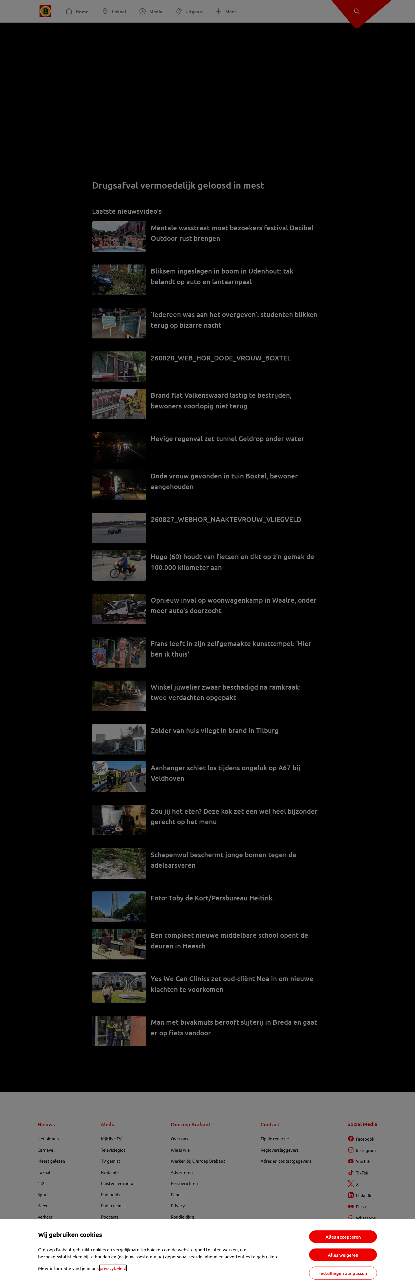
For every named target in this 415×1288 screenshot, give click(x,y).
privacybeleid (113, 1268)
